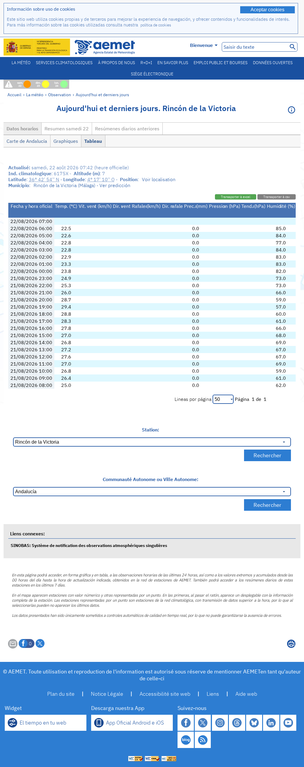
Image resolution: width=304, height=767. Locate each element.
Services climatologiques (64, 62)
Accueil (14, 94)
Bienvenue (201, 45)
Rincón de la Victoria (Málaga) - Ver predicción (82, 185)
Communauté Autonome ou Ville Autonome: (150, 479)
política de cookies (155, 25)
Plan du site (61, 693)
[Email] (13, 647)
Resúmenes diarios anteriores (127, 129)
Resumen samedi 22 (67, 129)
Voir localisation (158, 179)
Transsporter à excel (235, 197)
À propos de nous (116, 62)
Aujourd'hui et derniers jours (102, 94)
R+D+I (146, 62)
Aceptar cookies (267, 9)
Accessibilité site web (165, 693)
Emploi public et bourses (221, 62)
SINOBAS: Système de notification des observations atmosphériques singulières (89, 545)
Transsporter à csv (276, 197)
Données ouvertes (273, 62)
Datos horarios (22, 129)
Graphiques (65, 141)
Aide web (246, 693)
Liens (213, 693)
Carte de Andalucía (27, 141)
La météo (21, 62)
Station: (150, 430)
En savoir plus (172, 62)
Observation (59, 94)
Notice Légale (107, 693)
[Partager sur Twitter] (40, 643)
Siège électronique (152, 74)
